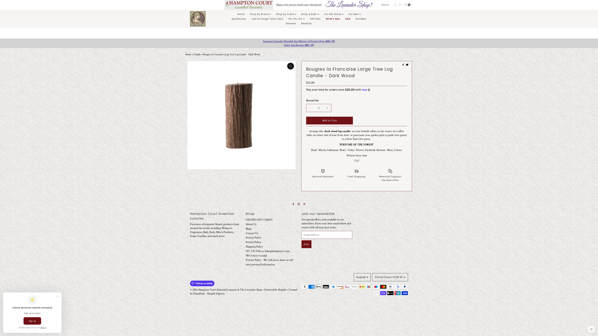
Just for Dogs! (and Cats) (267, 18)
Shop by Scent (285, 14)
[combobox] (387, 5)
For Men (354, 14)
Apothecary (239, 18)
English (360, 277)
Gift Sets (315, 18)
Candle (197, 54)
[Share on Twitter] (407, 65)
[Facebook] (293, 204)
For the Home (333, 14)
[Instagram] (299, 204)
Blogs (249, 229)
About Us (251, 224)
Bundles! (361, 18)
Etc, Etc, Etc (296, 18)
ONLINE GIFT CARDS (259, 220)
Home (241, 14)
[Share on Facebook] (403, 65)
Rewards (306, 23)
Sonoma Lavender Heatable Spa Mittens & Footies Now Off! (299, 41)
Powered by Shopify (275, 290)
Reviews (291, 23)
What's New (333, 18)
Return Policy (253, 242)
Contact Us (252, 233)
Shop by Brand (259, 14)
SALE (348, 18)
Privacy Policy (253, 237)
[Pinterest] (304, 204)
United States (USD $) (389, 277)
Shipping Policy (254, 246)
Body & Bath (309, 14)
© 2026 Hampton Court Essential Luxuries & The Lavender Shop (226, 290)
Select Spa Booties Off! (299, 45)
